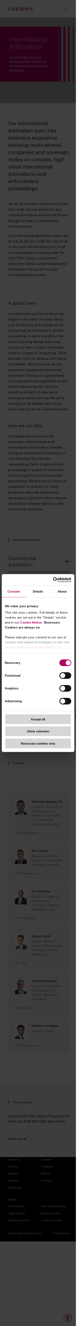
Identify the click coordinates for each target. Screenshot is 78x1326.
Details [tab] (38, 591)
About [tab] (62, 591)
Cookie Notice (31, 622)
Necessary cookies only (38, 743)
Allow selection (38, 731)
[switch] (65, 675)
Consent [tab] (13, 591)
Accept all (38, 719)
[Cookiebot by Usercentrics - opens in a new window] (53, 580)
